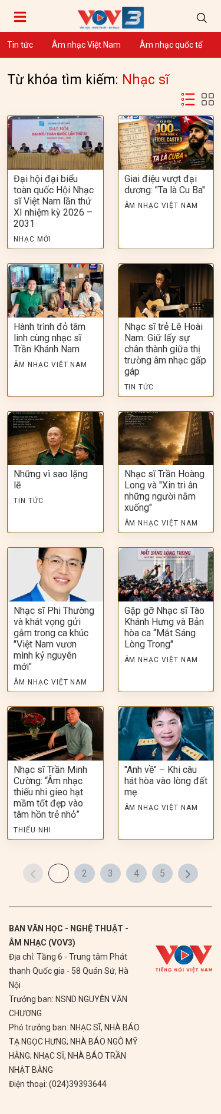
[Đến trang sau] (188, 873)
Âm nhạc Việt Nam (86, 44)
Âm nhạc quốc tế (171, 44)
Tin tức (20, 44)
